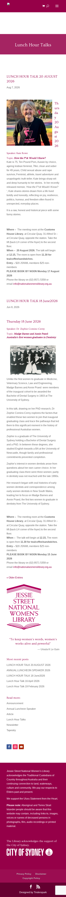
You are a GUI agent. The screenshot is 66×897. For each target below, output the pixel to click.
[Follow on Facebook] (9, 746)
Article (10, 714)
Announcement (15, 703)
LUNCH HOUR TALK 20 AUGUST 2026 (28, 665)
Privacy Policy (24, 874)
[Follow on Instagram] (15, 746)
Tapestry (11, 730)
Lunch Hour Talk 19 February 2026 (25, 686)
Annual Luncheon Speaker (21, 709)
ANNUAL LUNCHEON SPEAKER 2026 (28, 670)
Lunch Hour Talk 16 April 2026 (23, 681)
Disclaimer (40, 874)
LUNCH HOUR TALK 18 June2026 (26, 675)
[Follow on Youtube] (21, 746)
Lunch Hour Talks (16, 719)
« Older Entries (15, 577)
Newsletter (12, 725)
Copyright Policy (31, 878)
